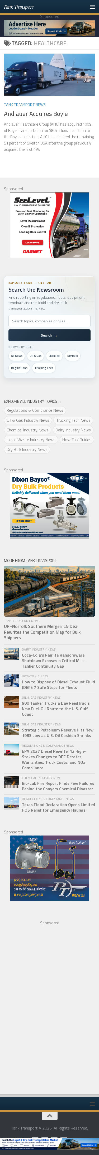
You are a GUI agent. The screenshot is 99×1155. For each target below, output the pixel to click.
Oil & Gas (35, 356)
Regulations (19, 368)
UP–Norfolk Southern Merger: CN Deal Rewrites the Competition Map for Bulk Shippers (42, 632)
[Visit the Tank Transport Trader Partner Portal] (49, 1144)
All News (16, 356)
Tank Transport (18, 6)
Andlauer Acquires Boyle (36, 113)
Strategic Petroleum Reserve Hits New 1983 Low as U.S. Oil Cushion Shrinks (57, 732)
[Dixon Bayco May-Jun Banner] (49, 506)
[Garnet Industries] (49, 225)
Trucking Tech (44, 368)
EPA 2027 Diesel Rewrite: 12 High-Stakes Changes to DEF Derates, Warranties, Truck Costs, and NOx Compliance (54, 760)
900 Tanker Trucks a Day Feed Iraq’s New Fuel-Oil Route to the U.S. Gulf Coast (56, 708)
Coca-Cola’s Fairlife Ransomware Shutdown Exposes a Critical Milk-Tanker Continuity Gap (54, 660)
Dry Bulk (72, 356)
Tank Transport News (25, 105)
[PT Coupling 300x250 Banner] (49, 868)
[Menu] (92, 6)
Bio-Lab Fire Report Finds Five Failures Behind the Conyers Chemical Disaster (58, 786)
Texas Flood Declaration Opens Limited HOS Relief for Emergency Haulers (58, 807)
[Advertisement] (43, 1005)
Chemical (54, 356)
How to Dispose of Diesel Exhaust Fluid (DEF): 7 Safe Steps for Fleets (58, 684)
